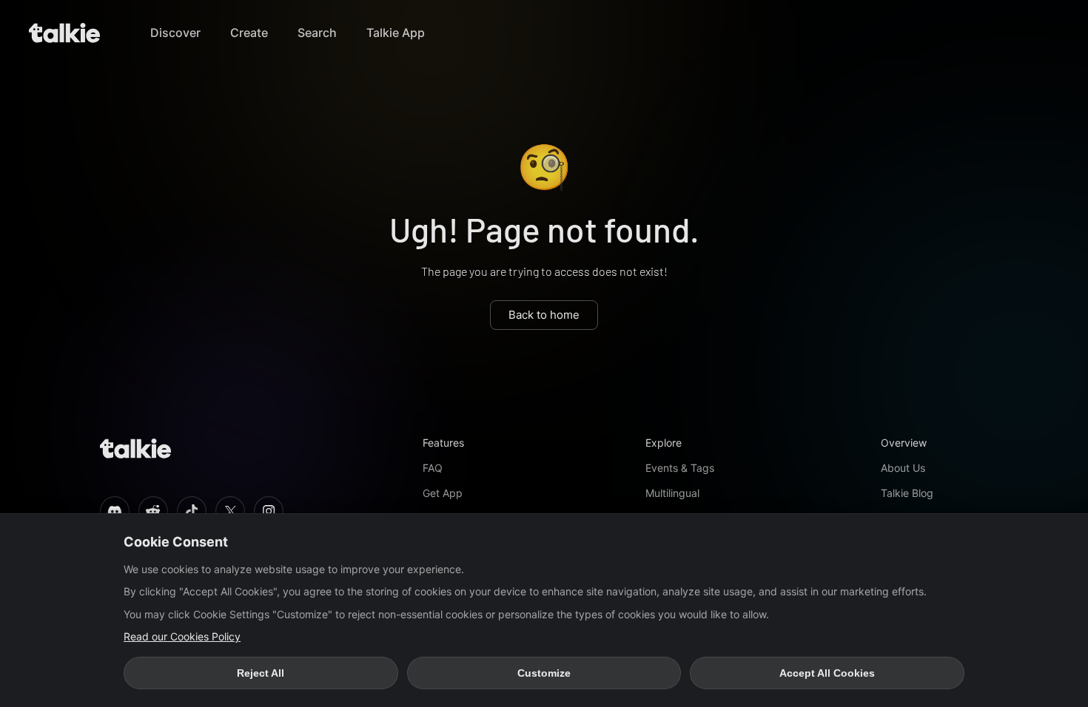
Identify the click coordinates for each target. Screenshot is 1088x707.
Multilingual (672, 493)
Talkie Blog (907, 493)
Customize (544, 673)
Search (317, 32)
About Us (903, 467)
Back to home (544, 315)
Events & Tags (679, 467)
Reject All (260, 673)
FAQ (433, 467)
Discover (175, 32)
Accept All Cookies (827, 673)
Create (249, 32)
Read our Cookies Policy (182, 636)
